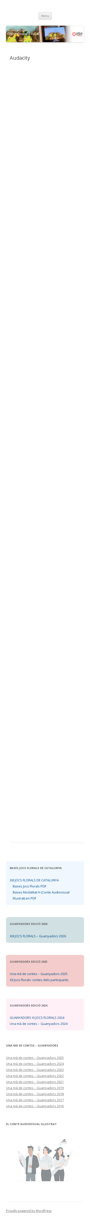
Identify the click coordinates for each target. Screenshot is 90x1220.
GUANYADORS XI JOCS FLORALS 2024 (37, 1017)
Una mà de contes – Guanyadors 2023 (35, 1069)
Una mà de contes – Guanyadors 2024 (39, 1023)
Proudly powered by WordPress (29, 1211)
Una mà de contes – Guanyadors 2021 (35, 1082)
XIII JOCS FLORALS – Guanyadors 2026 (38, 936)
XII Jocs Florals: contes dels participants (39, 980)
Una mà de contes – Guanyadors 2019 (35, 1088)
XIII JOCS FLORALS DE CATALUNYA (34, 880)
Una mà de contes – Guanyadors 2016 (35, 1106)
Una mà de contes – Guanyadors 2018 (35, 1094)
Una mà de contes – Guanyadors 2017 (35, 1100)
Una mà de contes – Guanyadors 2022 (35, 1075)
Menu (45, 16)
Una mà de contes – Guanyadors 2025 (39, 974)
